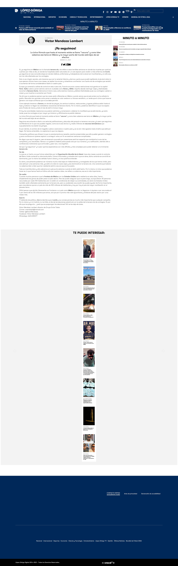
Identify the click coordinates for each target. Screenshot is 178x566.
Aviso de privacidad (130, 493)
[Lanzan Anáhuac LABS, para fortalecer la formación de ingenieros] (89, 303)
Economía (63, 17)
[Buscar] (176, 17)
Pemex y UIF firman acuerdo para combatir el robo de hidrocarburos (36, 28)
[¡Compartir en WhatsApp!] (66, 64)
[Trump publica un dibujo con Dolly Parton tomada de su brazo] (89, 248)
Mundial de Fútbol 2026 (140, 17)
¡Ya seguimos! (65, 48)
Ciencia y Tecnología (78, 17)
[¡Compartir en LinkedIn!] (68, 64)
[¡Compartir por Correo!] (70, 64)
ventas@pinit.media (113, 494)
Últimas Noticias (119, 541)
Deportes (52, 17)
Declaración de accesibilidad (150, 493)
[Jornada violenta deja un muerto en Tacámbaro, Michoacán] (89, 416)
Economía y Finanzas (24, 26)
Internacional (39, 17)
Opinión (125, 17)
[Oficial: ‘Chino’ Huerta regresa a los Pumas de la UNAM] (89, 330)
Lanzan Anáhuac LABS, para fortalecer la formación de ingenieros (88, 316)
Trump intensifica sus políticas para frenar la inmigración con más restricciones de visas (155, 28)
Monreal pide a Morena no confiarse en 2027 (117, 28)
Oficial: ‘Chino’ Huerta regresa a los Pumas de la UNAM (88, 343)
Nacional (27, 17)
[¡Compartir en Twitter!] (64, 64)
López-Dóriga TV (112, 17)
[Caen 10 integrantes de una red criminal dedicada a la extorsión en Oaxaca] (89, 276)
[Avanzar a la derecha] (173, 17)
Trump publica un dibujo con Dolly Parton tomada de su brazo (131, 54)
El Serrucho (49, 38)
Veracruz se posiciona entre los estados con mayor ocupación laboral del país (77, 28)
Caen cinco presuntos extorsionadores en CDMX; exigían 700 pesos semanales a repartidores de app (88, 457)
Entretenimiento (96, 17)
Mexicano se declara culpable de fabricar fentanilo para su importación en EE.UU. (87, 401)
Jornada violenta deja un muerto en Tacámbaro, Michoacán (88, 429)
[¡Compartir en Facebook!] (61, 64)
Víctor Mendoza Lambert (64, 41)
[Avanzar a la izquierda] (16, 28)
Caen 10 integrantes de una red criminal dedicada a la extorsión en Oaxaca (134, 59)
